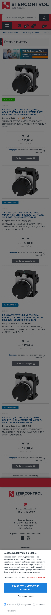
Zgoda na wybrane (26, 596)
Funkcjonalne (26, 604)
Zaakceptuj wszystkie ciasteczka (25, 588)
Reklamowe (11, 611)
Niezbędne (11, 604)
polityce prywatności (36, 577)
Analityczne (40, 604)
